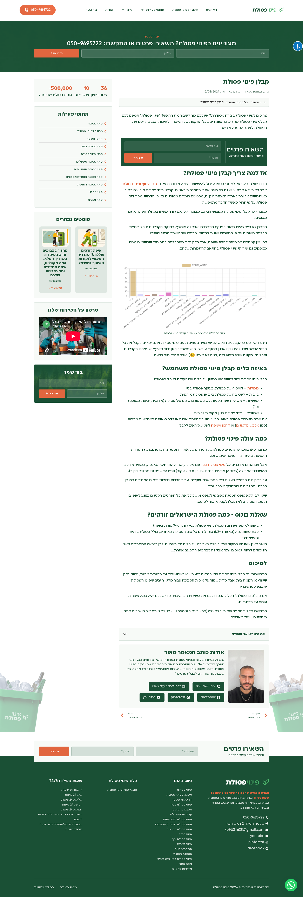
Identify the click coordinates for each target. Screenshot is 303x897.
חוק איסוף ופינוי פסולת (139, 184)
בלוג (130, 10)
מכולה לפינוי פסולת (185, 10)
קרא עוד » (91, 275)
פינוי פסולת (257, 102)
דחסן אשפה (220, 425)
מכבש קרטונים (247, 425)
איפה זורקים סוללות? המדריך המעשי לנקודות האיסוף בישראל (91, 257)
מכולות (253, 388)
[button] (125, 634)
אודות (109, 10)
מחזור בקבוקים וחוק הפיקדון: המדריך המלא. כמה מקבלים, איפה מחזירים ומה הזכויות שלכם (55, 263)
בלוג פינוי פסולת (237, 102)
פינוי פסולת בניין (213, 465)
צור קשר (91, 10)
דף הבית (211, 10)
